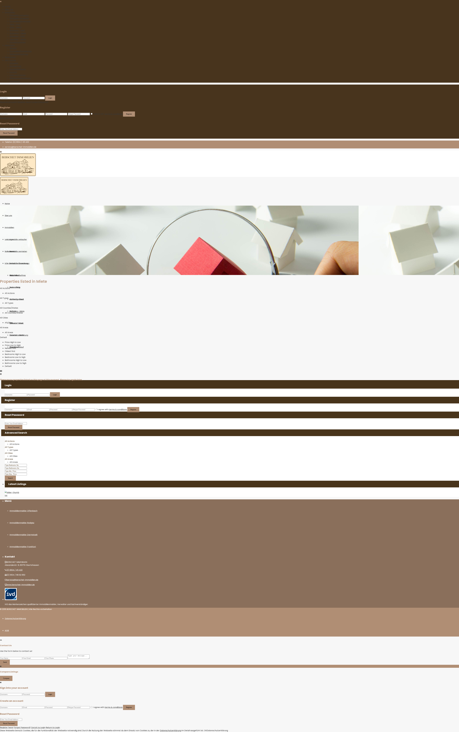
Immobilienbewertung (20, 21)
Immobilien (10, 12)
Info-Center (10, 60)
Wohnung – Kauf (17, 30)
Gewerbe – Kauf (17, 36)
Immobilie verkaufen (19, 15)
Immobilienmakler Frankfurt (23, 546)
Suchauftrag (15, 66)
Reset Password (8, 133)
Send (5, 662)
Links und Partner (18, 75)
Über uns (9, 9)
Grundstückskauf (18, 42)
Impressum (15, 81)
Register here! (6, 727)
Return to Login (7, 137)
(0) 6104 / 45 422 (14, 570)
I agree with (108, 114)
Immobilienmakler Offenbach (23, 510)
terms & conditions (114, 114)
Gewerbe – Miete (18, 39)
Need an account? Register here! (15, 102)
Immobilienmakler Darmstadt (24, 534)
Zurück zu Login (7, 118)
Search (10, 478)
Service (13, 48)
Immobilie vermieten (19, 18)
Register (129, 114)
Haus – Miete (16, 27)
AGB (7, 630)
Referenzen (10, 57)
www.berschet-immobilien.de (21, 584)
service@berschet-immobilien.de (22, 579)
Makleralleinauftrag (19, 54)
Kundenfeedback (18, 69)
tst (6, 495)
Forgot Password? (39, 102)
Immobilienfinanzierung (20, 51)
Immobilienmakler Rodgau (22, 522)
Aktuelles (14, 63)
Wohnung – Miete (18, 33)
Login (50, 98)
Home (7, 6)
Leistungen (10, 45)
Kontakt (13, 72)
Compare (6, 678)
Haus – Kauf (15, 24)
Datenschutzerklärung (20, 78)
